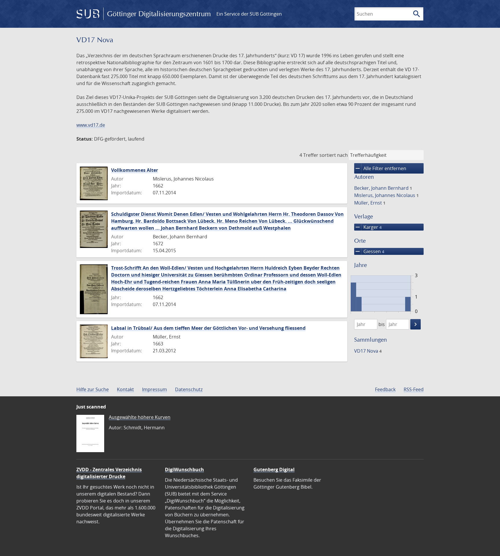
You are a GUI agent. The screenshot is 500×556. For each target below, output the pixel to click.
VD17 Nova (368, 351)
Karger (368, 227)
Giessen (369, 251)
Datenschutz (189, 389)
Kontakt (125, 389)
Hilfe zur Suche (92, 389)
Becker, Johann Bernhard (383, 188)
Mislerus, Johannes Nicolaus (386, 195)
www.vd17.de (90, 125)
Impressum (154, 389)
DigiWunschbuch (184, 469)
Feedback (385, 389)
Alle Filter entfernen (380, 168)
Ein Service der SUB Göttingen (249, 14)
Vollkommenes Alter (134, 170)
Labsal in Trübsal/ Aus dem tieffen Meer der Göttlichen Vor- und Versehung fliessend (208, 328)
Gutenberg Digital (274, 469)
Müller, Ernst (369, 203)
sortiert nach (333, 155)
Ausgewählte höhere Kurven (139, 417)
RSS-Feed (414, 389)
